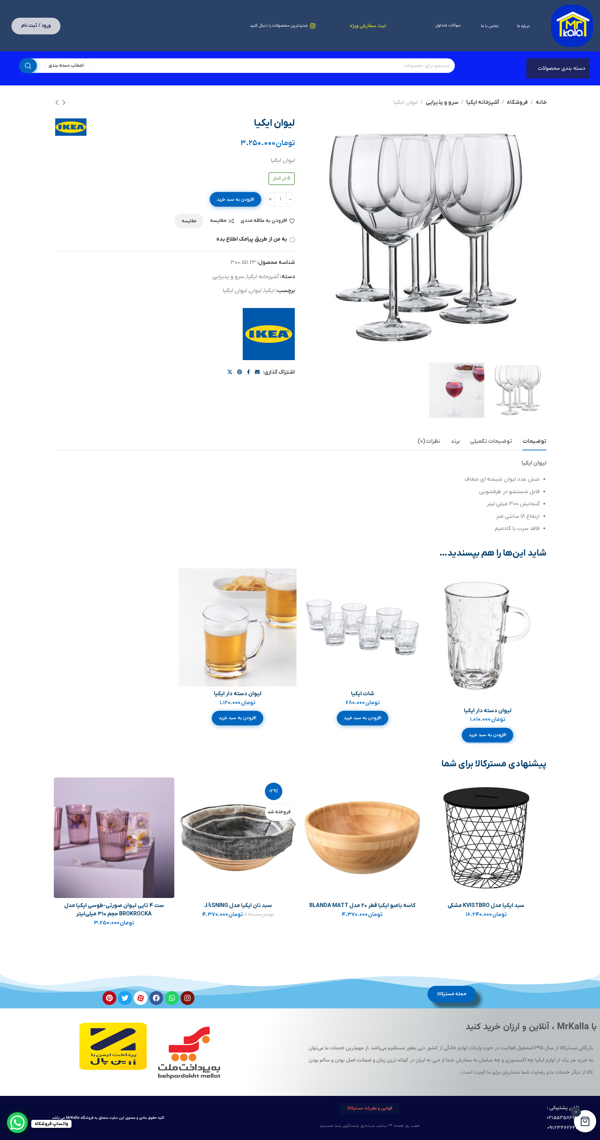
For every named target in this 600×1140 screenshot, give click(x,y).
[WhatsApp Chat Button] (17, 1122)
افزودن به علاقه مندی (264, 221)
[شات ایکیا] (362, 627)
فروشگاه (517, 102)
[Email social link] (257, 372)
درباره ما (523, 26)
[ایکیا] (269, 334)
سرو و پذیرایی (442, 102)
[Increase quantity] (270, 199)
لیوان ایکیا (235, 290)
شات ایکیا (362, 693)
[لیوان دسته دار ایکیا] (487, 636)
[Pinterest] (109, 998)
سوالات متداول (448, 25)
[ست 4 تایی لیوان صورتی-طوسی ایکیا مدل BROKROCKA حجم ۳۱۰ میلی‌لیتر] (114, 837)
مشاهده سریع (440, 613)
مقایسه (218, 221)
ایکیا (269, 290)
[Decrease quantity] (290, 199)
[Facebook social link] (248, 372)
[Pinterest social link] (239, 372)
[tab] (534, 441)
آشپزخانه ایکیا (482, 102)
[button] (487, 735)
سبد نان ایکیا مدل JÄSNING (238, 905)
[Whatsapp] (172, 998)
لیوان (255, 290)
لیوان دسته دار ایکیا (487, 710)
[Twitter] (125, 998)
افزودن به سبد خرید (235, 199)
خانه (541, 102)
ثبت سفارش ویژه (368, 25)
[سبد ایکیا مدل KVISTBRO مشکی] (486, 837)
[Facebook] (156, 998)
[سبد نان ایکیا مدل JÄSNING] (238, 837)
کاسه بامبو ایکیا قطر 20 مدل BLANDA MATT (362, 905)
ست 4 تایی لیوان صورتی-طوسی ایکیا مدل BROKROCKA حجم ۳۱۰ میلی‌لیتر (114, 909)
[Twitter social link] (230, 372)
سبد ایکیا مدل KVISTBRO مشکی (486, 905)
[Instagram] (187, 998)
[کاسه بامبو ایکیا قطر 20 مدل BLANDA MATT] (362, 837)
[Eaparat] (141, 998)
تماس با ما (489, 26)
